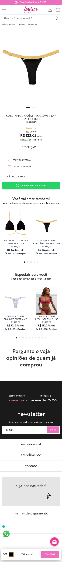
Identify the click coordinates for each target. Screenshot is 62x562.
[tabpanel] (31, 66)
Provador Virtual (22, 160)
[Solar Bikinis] (31, 9)
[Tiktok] (48, 496)
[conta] (50, 9)
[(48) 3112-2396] (6, 534)
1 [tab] (28, 107)
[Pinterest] (36, 496)
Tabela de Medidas (22, 166)
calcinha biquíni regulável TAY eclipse (46, 318)
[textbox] (31, 18)
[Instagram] (14, 496)
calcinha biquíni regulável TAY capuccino (46, 242)
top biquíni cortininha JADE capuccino (15, 242)
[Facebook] (25, 496)
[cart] (58, 9)
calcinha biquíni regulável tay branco (15, 318)
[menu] (4, 9)
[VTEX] (31, 542)
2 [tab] (34, 107)
